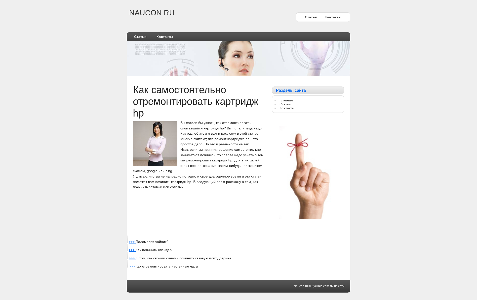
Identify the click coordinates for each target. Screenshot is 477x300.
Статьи (311, 17)
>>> (132, 242)
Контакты (333, 17)
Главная (286, 100)
